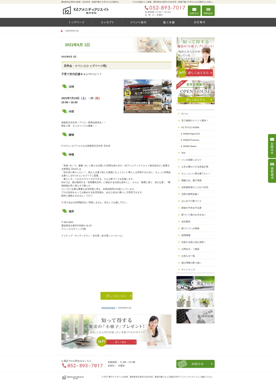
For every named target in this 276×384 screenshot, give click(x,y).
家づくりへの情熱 (190, 228)
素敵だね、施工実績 (191, 180)
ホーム (184, 113)
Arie (183, 152)
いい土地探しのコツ (191, 159)
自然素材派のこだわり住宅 (194, 187)
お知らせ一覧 (188, 256)
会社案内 (185, 221)
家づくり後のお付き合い (193, 214)
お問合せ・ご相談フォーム (195, 364)
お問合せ (194, 10)
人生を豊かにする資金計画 (194, 166)
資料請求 (208, 10)
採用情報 (185, 235)
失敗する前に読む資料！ (193, 242)
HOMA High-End (191, 133)
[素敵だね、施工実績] (168, 22)
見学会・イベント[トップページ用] (85, 65)
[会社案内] (199, 22)
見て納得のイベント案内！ (194, 120)
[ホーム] (76, 22)
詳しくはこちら (116, 295)
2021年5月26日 (108, 308)
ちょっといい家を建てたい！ (196, 173)
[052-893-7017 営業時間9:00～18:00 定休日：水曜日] (164, 10)
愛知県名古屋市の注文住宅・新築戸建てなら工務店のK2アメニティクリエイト (163, 377)
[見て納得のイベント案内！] (138, 22)
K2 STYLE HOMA (190, 127)
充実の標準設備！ (190, 194)
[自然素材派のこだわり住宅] (107, 22)
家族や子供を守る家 (191, 208)
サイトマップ (188, 269)
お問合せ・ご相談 (190, 249)
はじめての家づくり (191, 201)
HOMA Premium (191, 140)
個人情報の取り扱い (191, 262)
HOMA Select (189, 146)
